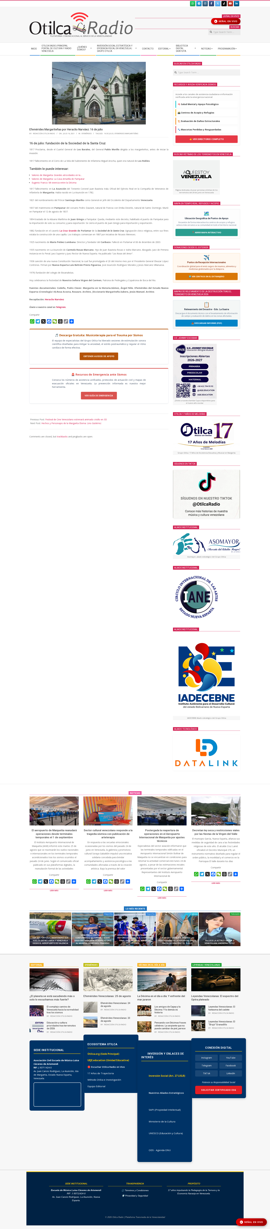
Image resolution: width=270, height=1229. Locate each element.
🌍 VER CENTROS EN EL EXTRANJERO (206, 276)
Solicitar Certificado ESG (218, 1089)
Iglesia (194, 914)
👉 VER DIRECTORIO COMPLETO (207, 139)
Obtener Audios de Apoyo (98, 356)
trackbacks (62, 436)
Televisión (235, 914)
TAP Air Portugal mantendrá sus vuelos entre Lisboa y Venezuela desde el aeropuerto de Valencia (50, 940)
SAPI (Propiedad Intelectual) (165, 1109)
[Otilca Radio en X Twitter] (217, 3)
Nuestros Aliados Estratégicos (166, 1092)
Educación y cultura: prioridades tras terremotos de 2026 (61, 1025)
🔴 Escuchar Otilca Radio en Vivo (106, 1066)
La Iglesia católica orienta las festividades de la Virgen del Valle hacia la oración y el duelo (177, 940)
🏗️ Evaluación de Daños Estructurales (199, 121)
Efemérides (87, 133)
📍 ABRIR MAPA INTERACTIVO (206, 232)
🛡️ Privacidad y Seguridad (135, 1196)
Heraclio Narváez (54, 299)
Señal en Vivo (226, 21)
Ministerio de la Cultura (162, 1121)
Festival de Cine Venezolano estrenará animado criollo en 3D (76, 419)
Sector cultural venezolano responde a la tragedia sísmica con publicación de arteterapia (108, 834)
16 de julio (109, 133)
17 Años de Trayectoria (101, 1073)
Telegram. (61, 307)
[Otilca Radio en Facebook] (211, 3)
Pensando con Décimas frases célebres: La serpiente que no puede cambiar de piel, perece (170, 1025)
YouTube (230, 1057)
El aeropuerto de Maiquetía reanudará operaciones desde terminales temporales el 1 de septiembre (54, 834)
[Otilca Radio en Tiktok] (224, 3)
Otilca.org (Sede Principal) (103, 1053)
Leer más (54, 890)
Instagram (206, 1057)
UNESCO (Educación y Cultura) (166, 1133)
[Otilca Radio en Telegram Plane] (199, 3)
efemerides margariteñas (126, 133)
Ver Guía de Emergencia (99, 395)
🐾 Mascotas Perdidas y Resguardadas (199, 129)
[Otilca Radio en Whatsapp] (192, 3)
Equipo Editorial (96, 1086)
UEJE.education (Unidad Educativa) (108, 1060)
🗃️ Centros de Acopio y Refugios (196, 112)
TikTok (206, 1073)
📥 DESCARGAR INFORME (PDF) (206, 323)
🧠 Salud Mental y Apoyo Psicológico (198, 104)
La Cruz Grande (68, 230)
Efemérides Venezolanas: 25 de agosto (107, 996)
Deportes (108, 914)
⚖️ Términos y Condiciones (135, 1190)
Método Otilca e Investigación (104, 1079)
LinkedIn (230, 1073)
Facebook (231, 1065)
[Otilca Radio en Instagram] (205, 3)
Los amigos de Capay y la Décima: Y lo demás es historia (167, 1009)
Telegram (207, 1065)
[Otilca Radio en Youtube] (230, 3)
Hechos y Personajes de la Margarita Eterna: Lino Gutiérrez (71, 423)
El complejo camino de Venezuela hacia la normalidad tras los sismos (63, 1009)
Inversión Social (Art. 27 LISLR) (167, 1075)
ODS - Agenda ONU (160, 1150)
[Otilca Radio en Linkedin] (236, 3)
